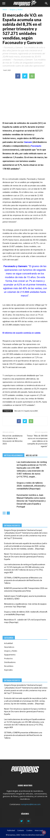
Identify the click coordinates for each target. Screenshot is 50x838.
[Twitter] (21, 821)
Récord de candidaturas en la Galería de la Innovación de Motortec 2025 (13, 440)
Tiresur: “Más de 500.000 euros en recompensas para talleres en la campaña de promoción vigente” (37, 441)
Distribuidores (10, 662)
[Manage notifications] (44, 832)
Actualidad (8, 643)
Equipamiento (10, 654)
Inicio (5, 9)
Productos (8, 658)
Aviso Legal (39, 830)
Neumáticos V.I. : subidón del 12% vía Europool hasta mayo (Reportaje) (25, 621)
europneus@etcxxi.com (31, 804)
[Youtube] (28, 821)
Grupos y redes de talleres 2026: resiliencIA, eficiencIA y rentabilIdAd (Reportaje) (31, 486)
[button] (46, 3)
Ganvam (28, 142)
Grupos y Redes (16, 9)
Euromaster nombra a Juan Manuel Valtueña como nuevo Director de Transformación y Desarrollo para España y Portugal (31, 501)
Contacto (20, 830)
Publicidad (11, 830)
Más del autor (31, 455)
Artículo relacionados (13, 455)
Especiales (8, 670)
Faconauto (36, 146)
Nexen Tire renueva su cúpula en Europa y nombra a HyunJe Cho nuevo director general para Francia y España (25, 556)
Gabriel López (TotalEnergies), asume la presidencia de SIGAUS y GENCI (25, 597)
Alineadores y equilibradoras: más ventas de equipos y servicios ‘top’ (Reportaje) (25, 605)
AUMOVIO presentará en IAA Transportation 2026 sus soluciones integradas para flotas (25, 589)
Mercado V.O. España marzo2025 (26, 411)
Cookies (29, 830)
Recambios (8, 666)
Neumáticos (9, 647)
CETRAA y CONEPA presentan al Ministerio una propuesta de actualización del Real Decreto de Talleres (23, 580)
